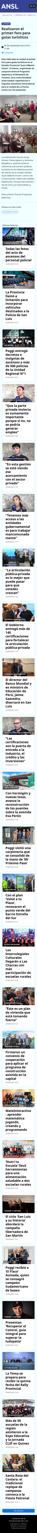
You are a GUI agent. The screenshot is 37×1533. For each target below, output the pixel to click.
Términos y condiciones (18, 1526)
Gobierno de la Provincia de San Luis (18, 1519)
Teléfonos (24, 1524)
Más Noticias (18, 1511)
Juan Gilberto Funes (10, 212)
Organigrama (14, 1524)
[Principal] (32, 6)
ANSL (9, 6)
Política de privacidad (18, 1528)
